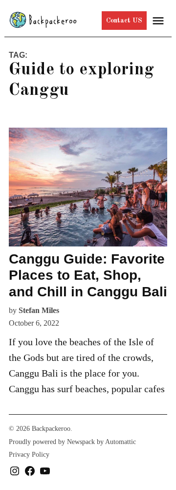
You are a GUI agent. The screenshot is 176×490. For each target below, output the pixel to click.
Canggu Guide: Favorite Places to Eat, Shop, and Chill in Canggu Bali (88, 275)
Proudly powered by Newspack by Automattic (72, 441)
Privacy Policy (29, 454)
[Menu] (159, 21)
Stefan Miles (39, 310)
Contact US (124, 20)
